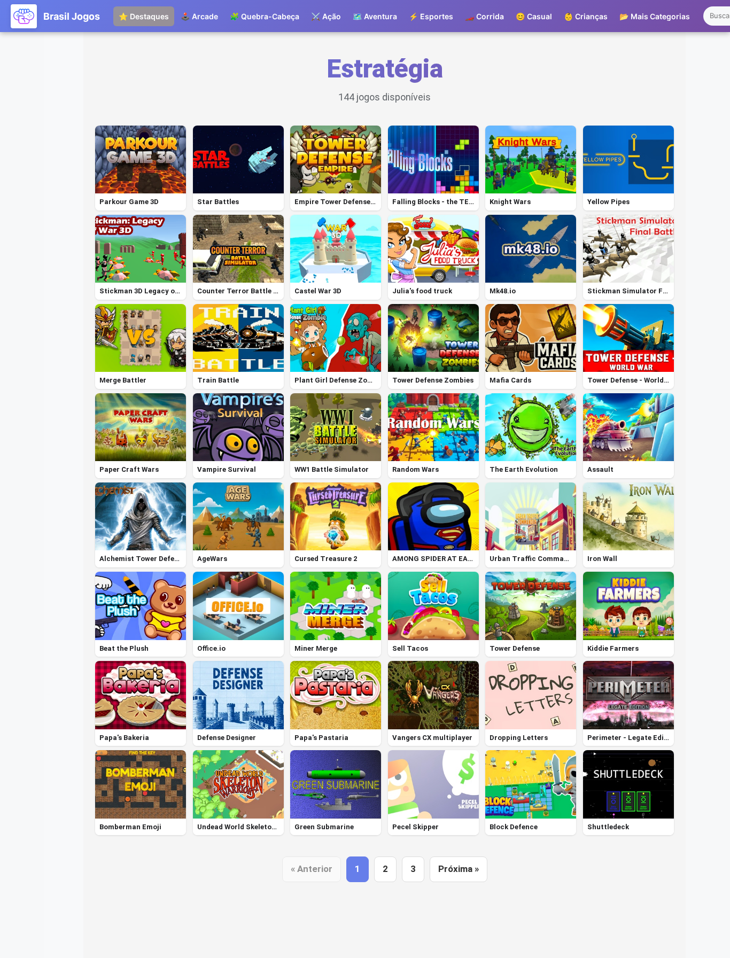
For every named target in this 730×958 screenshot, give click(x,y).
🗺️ (375, 16)
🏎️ (484, 16)
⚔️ (326, 16)
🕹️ (199, 16)
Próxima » (458, 868)
